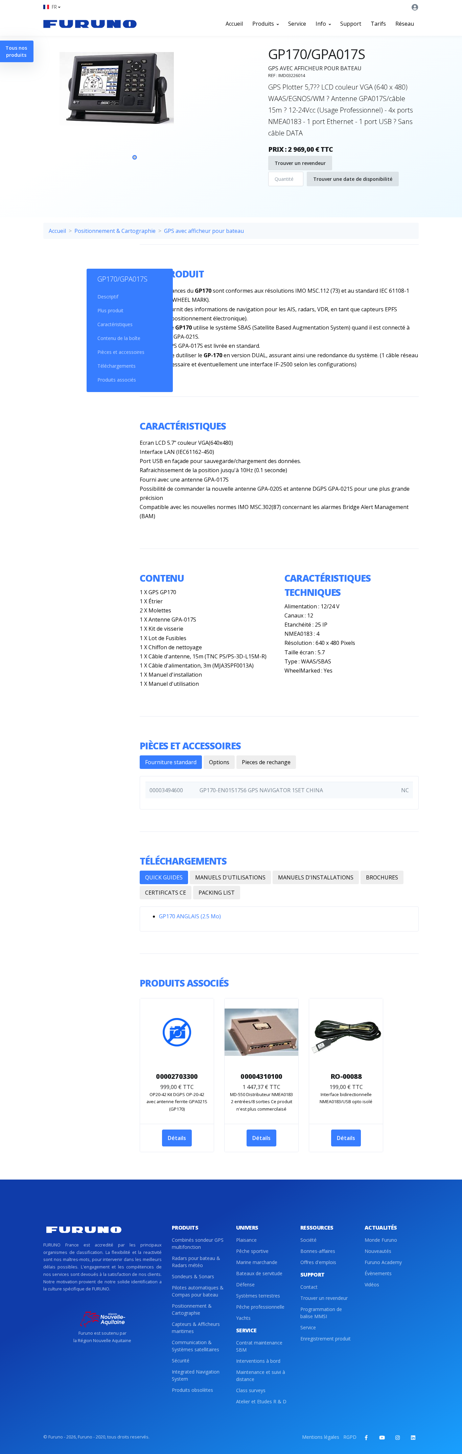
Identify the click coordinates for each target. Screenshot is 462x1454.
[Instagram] (397, 1437)
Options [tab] (219, 762)
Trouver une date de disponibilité (352, 179)
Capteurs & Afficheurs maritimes (196, 1327)
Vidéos (372, 1284)
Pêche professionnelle (260, 1307)
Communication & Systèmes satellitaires (195, 1346)
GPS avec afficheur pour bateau (204, 231)
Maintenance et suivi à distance (260, 1375)
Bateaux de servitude (259, 1273)
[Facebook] (366, 1437)
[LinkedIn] (413, 1437)
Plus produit (110, 310)
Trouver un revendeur (300, 163)
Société (308, 1240)
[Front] (90, 24)
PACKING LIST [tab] (217, 892)
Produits (263, 23)
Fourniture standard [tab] (171, 762)
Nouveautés (378, 1251)
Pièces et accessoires (120, 352)
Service (297, 23)
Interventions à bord (258, 1361)
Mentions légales (320, 1437)
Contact (309, 1287)
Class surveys (250, 1390)
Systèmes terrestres (258, 1295)
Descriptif (107, 296)
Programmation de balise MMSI (321, 1312)
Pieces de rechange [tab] (266, 762)
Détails (177, 1138)
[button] (51, 6)
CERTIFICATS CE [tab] (165, 892)
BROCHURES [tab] (382, 877)
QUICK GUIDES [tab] (164, 877)
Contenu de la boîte (118, 338)
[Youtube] (382, 1437)
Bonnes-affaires (317, 1251)
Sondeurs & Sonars (193, 1276)
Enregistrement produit (325, 1338)
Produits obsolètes (192, 1390)
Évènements (378, 1273)
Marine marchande (256, 1262)
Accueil (234, 23)
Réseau (404, 23)
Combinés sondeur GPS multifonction (198, 1243)
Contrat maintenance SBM (259, 1346)
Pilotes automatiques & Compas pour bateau (198, 1291)
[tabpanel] (134, 111)
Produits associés (116, 380)
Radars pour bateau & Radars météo (196, 1261)
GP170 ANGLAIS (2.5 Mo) (190, 916)
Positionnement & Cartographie (115, 231)
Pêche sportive (252, 1251)
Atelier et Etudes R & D (261, 1401)
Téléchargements (116, 366)
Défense (245, 1284)
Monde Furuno (381, 1240)
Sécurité (180, 1360)
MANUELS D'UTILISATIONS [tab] (230, 877)
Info (321, 23)
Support (350, 23)
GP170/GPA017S (122, 279)
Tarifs (378, 23)
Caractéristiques (115, 324)
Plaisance (246, 1240)
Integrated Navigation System (196, 1375)
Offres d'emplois (318, 1262)
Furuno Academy (383, 1262)
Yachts (243, 1318)
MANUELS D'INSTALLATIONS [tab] (315, 877)
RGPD (349, 1437)
